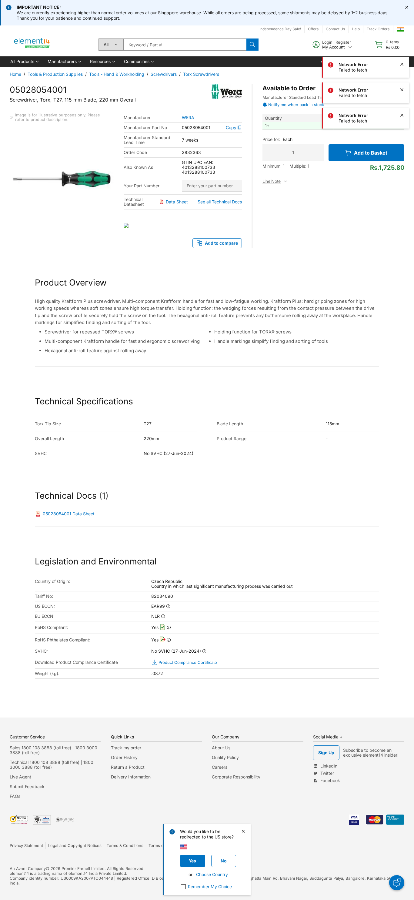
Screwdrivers (164, 74)
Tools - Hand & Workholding (116, 74)
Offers (313, 29)
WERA (188, 117)
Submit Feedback (27, 786)
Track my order (126, 747)
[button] (24, 61)
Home (15, 74)
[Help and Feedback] (396, 882)
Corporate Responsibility (236, 776)
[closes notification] (406, 7)
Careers (219, 767)
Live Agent (20, 776)
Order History (124, 757)
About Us (221, 747)
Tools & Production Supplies (55, 74)
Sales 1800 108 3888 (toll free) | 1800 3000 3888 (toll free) (53, 750)
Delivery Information (131, 776)
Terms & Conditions (125, 845)
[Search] (252, 44)
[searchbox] (184, 44)
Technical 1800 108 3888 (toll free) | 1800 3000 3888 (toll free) (51, 765)
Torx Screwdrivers (201, 74)
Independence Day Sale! (280, 29)
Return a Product (128, 767)
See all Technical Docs (220, 201)
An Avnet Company (28, 868)
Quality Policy (225, 757)
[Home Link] (32, 44)
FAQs (15, 796)
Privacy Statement (26, 845)
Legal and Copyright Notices (75, 845)
